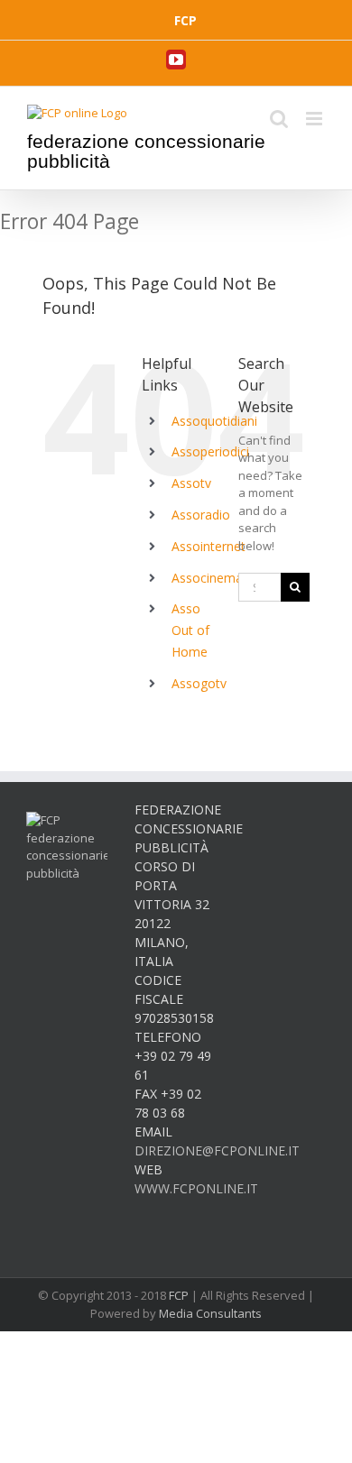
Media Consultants (210, 1313)
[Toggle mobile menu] (315, 118)
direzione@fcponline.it (217, 1150)
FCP (179, 1295)
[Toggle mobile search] (279, 118)
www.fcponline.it (196, 1188)
